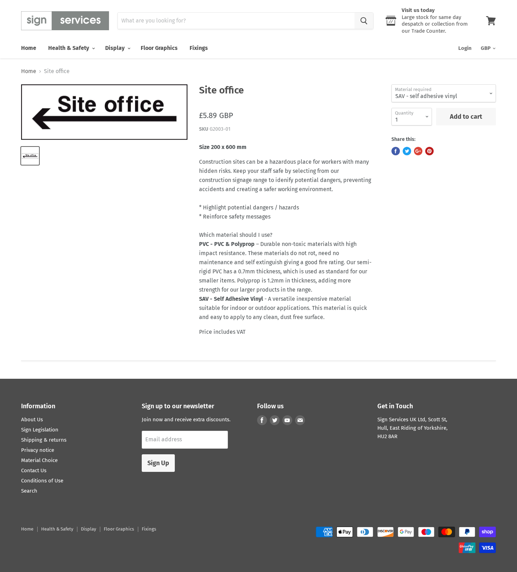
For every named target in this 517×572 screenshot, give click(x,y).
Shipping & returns (43, 440)
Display (115, 48)
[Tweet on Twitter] (407, 151)
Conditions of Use (42, 480)
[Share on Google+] (418, 151)
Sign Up (158, 463)
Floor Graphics (159, 48)
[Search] (364, 21)
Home (28, 48)
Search (29, 491)
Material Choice (39, 460)
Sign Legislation (39, 430)
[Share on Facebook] (395, 151)
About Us (32, 419)
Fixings (199, 48)
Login (465, 48)
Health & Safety (69, 48)
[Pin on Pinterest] (429, 151)
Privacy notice (37, 450)
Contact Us (33, 470)
